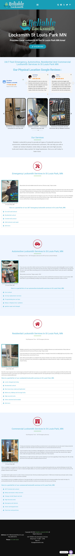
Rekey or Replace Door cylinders (14, 303)
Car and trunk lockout (11, 211)
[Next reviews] (73, 83)
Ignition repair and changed (12, 306)
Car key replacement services (13, 296)
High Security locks (10, 499)
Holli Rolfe (35, 75)
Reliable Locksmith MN (41, 532)
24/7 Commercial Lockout (12, 489)
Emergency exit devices (11, 503)
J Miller (57, 75)
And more (7, 225)
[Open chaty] (71, 552)
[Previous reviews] (26, 83)
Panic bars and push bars (12, 510)
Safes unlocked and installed (13, 399)
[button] (37, 4)
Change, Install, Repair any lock (13, 496)
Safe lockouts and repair (12, 222)
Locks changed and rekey (12, 382)
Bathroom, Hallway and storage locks (15, 392)
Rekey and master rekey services (14, 492)
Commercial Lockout (10, 218)
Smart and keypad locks (11, 506)
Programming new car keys (12, 299)
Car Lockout (8, 292)
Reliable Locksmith (12, 82)
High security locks (10, 396)
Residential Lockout (10, 215)
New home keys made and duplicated (15, 389)
